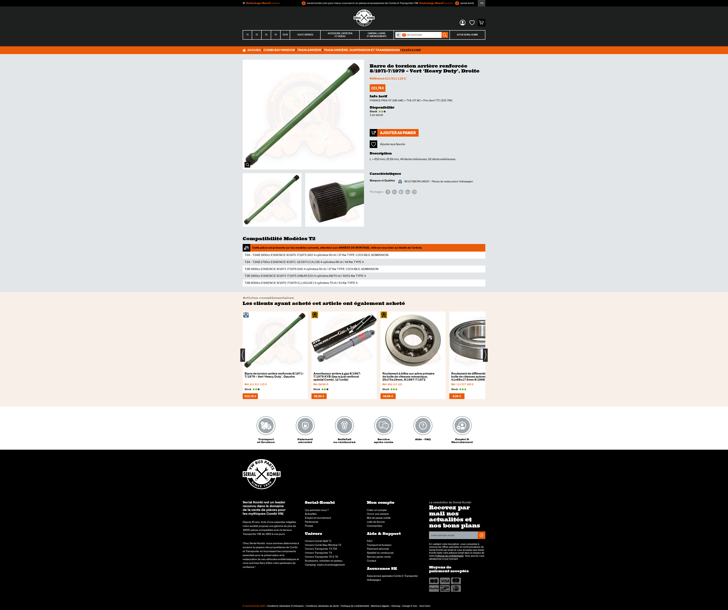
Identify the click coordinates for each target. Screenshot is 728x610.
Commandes (374, 525)
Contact (371, 560)
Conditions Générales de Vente (322, 606)
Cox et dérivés (305, 34)
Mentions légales (380, 606)
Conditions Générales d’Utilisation (285, 606)
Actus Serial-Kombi (467, 34)
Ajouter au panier (398, 132)
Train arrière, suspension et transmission (362, 50)
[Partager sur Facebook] (387, 192)
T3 (266, 34)
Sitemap (395, 606)
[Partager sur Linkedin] (407, 192)
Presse (309, 525)
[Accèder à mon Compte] (462, 22)
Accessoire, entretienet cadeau (340, 35)
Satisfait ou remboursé (380, 552)
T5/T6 (285, 34)
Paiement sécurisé (378, 548)
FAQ (369, 540)
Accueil (254, 50)
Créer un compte (377, 510)
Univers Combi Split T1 (318, 540)
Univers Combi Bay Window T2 (323, 544)
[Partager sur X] (394, 192)
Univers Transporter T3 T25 (321, 548)
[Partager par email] (414, 192)
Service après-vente (379, 556)
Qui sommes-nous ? (317, 510)
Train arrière (309, 50)
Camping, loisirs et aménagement (325, 564)
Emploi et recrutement (318, 517)
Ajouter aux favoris (392, 144)
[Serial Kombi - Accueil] (364, 17)
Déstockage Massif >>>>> (244, 3)
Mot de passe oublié (379, 517)
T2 (257, 34)
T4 (276, 34)
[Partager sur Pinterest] (401, 192)
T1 (247, 34)
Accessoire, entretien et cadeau (323, 560)
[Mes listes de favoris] (472, 22)
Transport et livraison (379, 544)
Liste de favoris (376, 521)
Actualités (311, 513)
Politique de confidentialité (449, 556)
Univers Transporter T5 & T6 (321, 556)
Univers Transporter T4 (318, 552)
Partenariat (311, 521)
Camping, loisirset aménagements (376, 35)
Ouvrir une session (378, 513)
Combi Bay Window (279, 50)
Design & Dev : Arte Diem (416, 606)
